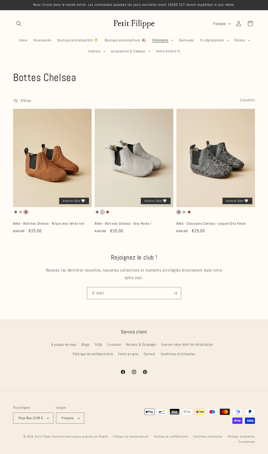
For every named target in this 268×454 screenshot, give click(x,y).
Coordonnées (247, 442)
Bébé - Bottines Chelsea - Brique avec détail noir (49, 223)
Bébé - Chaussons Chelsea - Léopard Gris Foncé (211, 223)
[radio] (15, 212)
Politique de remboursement (131, 436)
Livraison (114, 344)
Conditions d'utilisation (178, 354)
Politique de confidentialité (93, 354)
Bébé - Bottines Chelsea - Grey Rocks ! (123, 223)
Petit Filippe (43, 436)
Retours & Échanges (141, 344)
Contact (149, 354)
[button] (19, 23)
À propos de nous (63, 344)
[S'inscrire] (175, 293)
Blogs (85, 344)
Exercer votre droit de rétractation (187, 344)
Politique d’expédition (241, 436)
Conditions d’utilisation (207, 436)
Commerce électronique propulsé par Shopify (80, 436)
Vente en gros (128, 354)
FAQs (98, 344)
